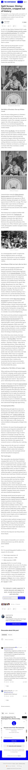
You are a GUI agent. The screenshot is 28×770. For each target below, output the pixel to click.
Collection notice (22, 763)
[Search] (25, 713)
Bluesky (10, 578)
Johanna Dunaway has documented (10, 319)
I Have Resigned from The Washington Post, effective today (10, 717)
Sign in (25, 2)
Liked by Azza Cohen (9, 649)
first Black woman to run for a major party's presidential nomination (14, 32)
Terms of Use (21, 749)
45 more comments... (5, 706)
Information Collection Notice (18, 750)
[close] (24, 722)
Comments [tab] (4, 634)
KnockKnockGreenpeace (9, 647)
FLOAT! (6, 582)
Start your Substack (11, 766)
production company (21, 569)
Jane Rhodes (11, 131)
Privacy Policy (15, 752)
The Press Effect (11, 339)
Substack (8, 768)
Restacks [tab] (10, 634)
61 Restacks (17, 604)
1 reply (7, 686)
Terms (17, 763)
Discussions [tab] (11, 713)
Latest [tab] (6, 713)
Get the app (19, 766)
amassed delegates (15, 273)
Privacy (13, 763)
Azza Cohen (6, 21)
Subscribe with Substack (15, 746)
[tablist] (7, 634)
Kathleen (10, 570)
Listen (25, 22)
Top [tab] (2, 713)
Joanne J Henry (7, 690)
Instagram (3, 578)
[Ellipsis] (26, 647)
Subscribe (20, 2)
